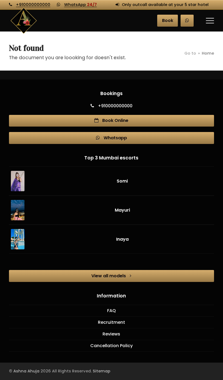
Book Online (114, 120)
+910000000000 (33, 4)
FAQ (111, 310)
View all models (109, 276)
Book (167, 20)
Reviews (111, 334)
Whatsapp (115, 138)
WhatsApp (80, 4)
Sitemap (101, 371)
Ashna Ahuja (26, 371)
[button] (210, 20)
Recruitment (111, 322)
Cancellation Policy (111, 346)
